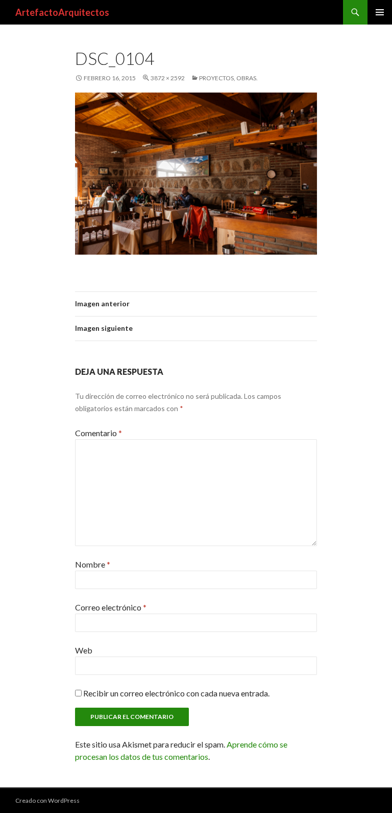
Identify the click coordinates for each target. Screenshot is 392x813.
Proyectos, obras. (228, 78)
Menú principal (380, 12)
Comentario (98, 433)
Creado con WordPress (47, 800)
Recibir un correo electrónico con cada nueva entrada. (176, 693)
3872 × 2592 (168, 78)
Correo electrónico (110, 607)
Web (83, 650)
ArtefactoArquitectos (62, 12)
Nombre (92, 564)
